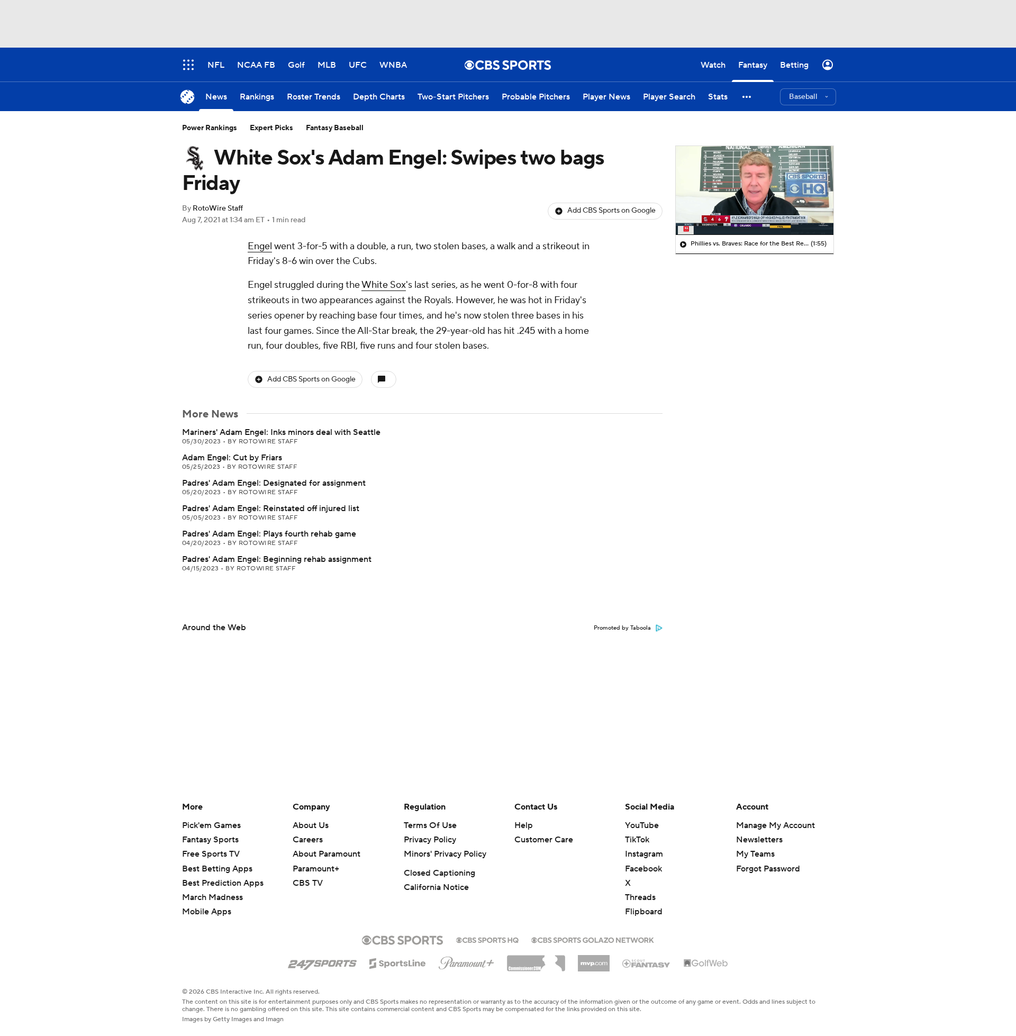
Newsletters (759, 839)
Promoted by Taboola (622, 628)
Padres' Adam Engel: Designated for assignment (274, 483)
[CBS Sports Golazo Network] (592, 939)
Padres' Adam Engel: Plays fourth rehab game (269, 534)
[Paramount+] (466, 961)
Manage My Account (775, 825)
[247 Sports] (322, 961)
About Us (311, 825)
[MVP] (594, 959)
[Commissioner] (536, 959)
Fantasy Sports (210, 839)
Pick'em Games (211, 825)
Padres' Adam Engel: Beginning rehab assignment (276, 559)
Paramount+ (316, 869)
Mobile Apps (206, 911)
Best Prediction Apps (223, 883)
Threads (640, 897)
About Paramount (326, 854)
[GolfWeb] (706, 963)
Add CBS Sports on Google (611, 210)
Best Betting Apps (217, 869)
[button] (747, 96)
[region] (754, 190)
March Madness (212, 897)
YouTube (642, 825)
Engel (260, 246)
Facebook (643, 869)
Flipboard (644, 911)
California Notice (436, 887)
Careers (308, 839)
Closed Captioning (439, 873)
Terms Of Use (430, 825)
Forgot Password (768, 869)
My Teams (755, 854)
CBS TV (308, 883)
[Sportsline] (397, 962)
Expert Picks (271, 128)
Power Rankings (209, 128)
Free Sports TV (211, 854)
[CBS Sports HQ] (487, 939)
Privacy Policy (430, 839)
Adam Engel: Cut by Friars (232, 457)
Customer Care (543, 839)
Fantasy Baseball (335, 128)
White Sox (383, 285)
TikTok (637, 839)
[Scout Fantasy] (646, 963)
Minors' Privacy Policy (445, 854)
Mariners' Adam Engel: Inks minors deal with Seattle (281, 432)
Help (523, 825)
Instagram (644, 854)
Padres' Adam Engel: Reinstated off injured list (270, 508)
